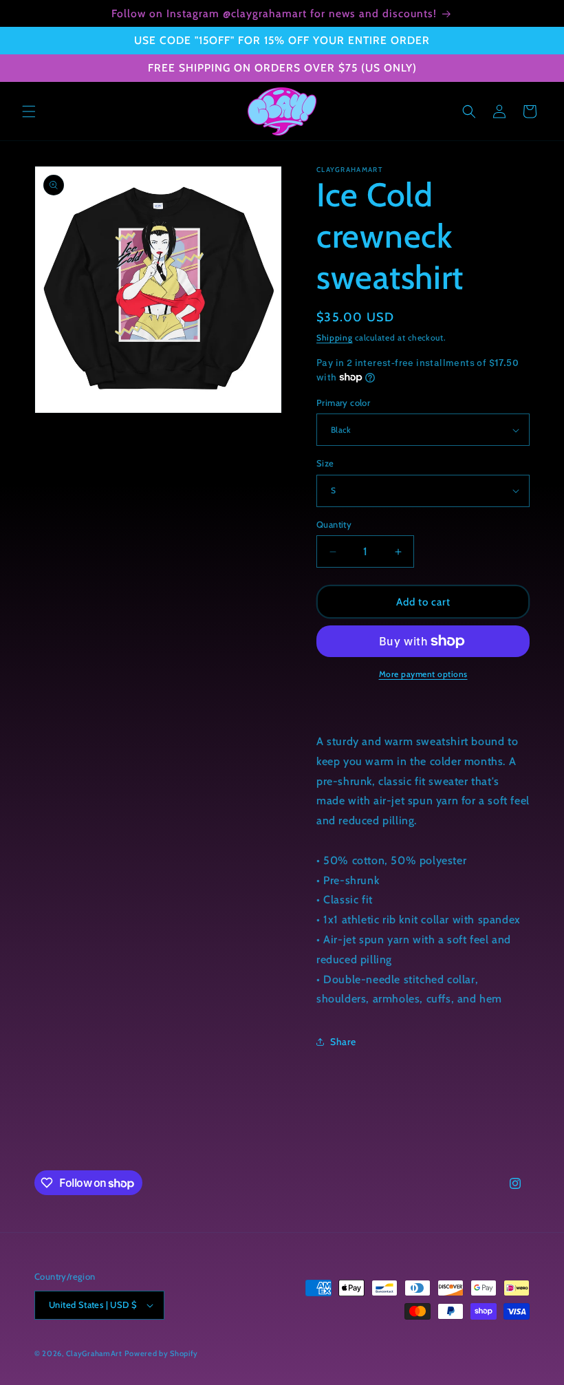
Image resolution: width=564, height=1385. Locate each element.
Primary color (343, 402)
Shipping (334, 337)
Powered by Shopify (161, 1353)
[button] (29, 111)
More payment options (423, 674)
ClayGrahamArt (94, 1353)
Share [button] (343, 1041)
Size (325, 463)
